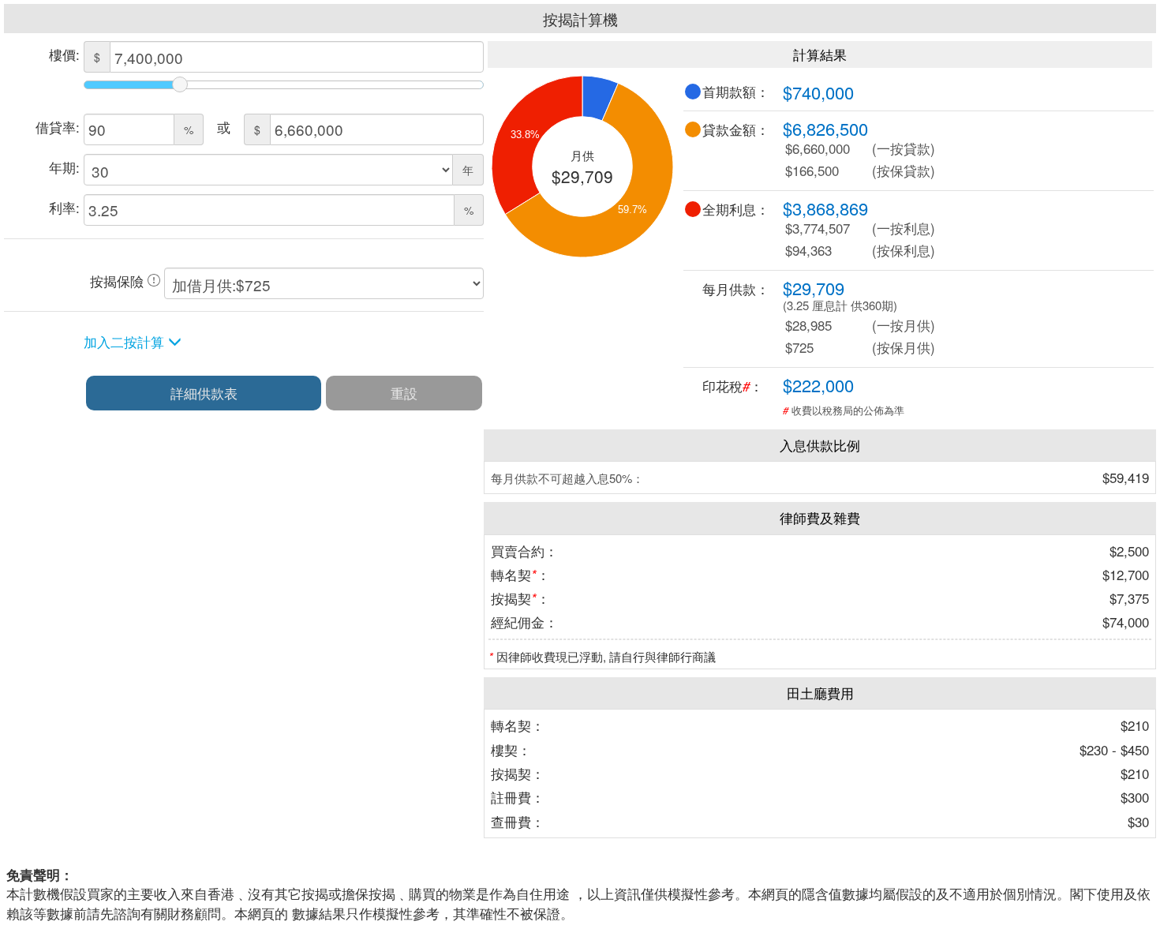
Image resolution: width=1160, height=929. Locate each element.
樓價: (64, 54)
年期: (64, 167)
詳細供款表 (204, 393)
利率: (64, 207)
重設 (404, 393)
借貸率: (58, 127)
